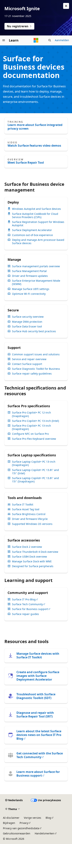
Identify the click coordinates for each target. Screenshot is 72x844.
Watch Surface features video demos (34, 145)
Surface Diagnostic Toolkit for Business (36, 368)
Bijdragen (9, 823)
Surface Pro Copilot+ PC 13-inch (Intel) (35, 421)
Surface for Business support (30, 609)
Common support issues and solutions (36, 354)
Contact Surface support (27, 364)
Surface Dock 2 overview (27, 547)
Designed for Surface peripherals (32, 566)
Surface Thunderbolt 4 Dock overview (35, 551)
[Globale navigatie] (3, 40)
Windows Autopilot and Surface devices (36, 209)
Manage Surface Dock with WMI (32, 561)
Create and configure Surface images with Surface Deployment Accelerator (37, 675)
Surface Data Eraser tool (27, 326)
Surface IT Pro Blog (24, 599)
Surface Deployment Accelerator (32, 230)
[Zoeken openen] (49, 40)
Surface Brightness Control (28, 514)
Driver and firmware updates (30, 276)
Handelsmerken (44, 833)
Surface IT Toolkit (22, 504)
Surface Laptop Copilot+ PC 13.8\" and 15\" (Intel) (35, 471)
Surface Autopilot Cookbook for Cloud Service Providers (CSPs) (35, 215)
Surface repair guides (25, 614)
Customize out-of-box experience (32, 235)
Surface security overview (28, 316)
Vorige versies (32, 817)
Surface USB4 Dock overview (29, 556)
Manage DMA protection (27, 321)
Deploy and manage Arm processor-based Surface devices (38, 241)
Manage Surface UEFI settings (30, 289)
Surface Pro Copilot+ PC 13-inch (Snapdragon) (31, 427)
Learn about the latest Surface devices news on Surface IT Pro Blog (38, 734)
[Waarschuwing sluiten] (66, 6)
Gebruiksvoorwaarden (16, 833)
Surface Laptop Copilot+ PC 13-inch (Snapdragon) (33, 463)
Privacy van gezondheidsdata (21, 828)
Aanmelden (62, 40)
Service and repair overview (29, 359)
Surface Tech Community (27, 604)
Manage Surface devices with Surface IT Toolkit (37, 655)
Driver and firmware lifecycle (30, 519)
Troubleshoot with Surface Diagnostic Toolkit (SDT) (35, 696)
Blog (48, 817)
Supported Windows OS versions (32, 524)
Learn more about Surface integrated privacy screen (35, 126)
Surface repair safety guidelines (32, 373)
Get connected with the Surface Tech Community (39, 755)
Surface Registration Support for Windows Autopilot (38, 223)
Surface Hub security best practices (34, 331)
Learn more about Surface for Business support (38, 773)
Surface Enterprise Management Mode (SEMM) (36, 282)
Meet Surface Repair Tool (26, 162)
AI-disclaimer (11, 817)
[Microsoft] (36, 40)
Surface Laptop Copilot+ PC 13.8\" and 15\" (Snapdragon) (35, 479)
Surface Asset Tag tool (25, 509)
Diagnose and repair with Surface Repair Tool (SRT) (35, 714)
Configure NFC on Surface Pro (30, 433)
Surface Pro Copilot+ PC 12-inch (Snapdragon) (31, 414)
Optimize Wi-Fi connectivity (29, 293)
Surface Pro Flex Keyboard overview (34, 438)
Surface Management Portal (29, 271)
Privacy (24, 823)
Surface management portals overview (36, 266)
